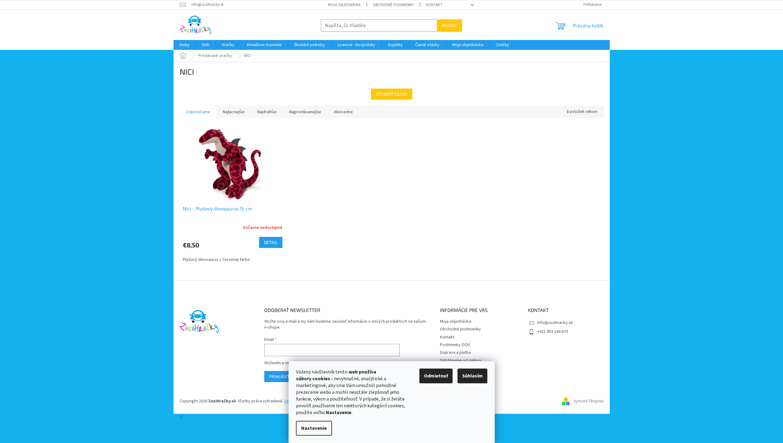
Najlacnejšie (234, 112)
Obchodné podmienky (393, 5)
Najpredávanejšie (305, 112)
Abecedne (343, 112)
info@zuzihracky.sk (555, 323)
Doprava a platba (455, 352)
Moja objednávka (344, 5)
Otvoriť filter (391, 94)
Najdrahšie (267, 112)
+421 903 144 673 (552, 332)
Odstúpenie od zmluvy (460, 360)
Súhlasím (472, 376)
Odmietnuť (436, 376)
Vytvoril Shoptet (589, 401)
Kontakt (434, 5)
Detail (271, 242)
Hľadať (449, 25)
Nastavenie (314, 428)
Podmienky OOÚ (455, 345)
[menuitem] (185, 45)
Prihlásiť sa (282, 376)
